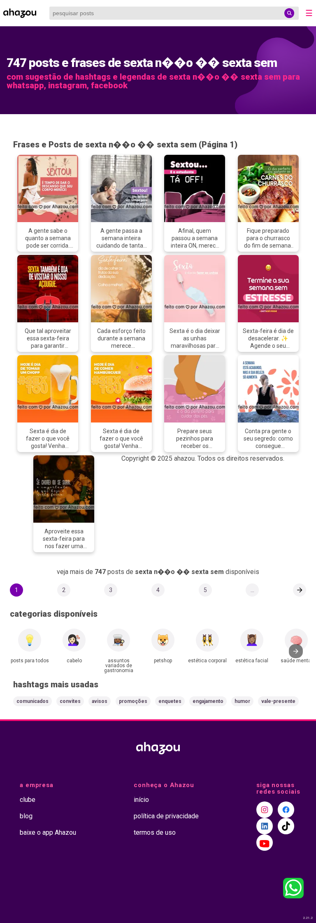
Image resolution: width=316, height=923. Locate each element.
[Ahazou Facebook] (286, 809)
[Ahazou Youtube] (264, 842)
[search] (289, 13)
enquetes (169, 701)
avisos (99, 701)
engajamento (208, 701)
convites (70, 701)
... (252, 590)
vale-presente (278, 701)
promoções (133, 701)
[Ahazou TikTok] (286, 826)
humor (242, 701)
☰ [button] (309, 13)
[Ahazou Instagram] (264, 809)
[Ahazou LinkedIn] (264, 826)
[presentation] (296, 651)
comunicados (32, 701)
